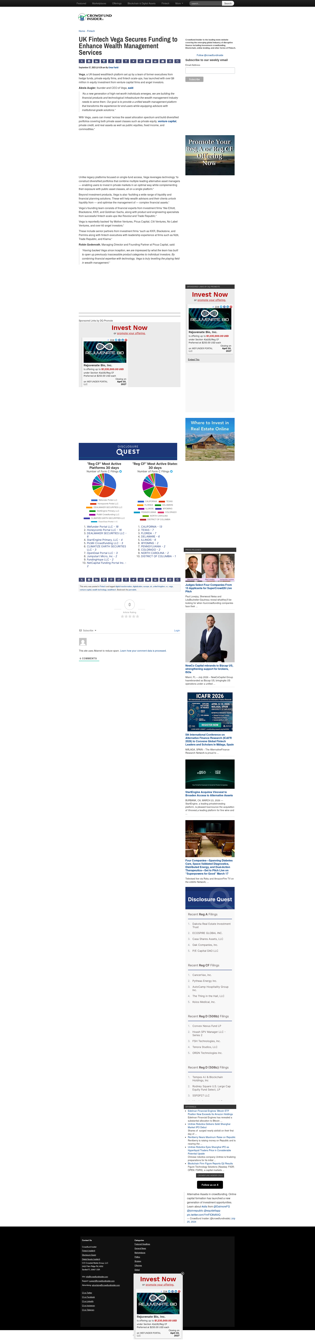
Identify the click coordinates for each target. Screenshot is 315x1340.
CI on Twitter (87, 1292)
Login (177, 630)
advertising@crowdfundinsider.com (106, 1285)
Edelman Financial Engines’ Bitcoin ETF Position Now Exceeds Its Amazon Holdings (210, 1112)
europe (146, 586)
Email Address (192, 65)
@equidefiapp (212, 1210)
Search (228, 3)
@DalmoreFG (222, 1206)
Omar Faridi (113, 67)
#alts (204, 1206)
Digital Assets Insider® (91, 1259)
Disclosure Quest (89, 1254)
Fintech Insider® (88, 1250)
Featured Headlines (142, 1244)
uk (151, 586)
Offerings (117, 3)
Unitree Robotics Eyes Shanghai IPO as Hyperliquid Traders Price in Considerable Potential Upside (209, 1150)
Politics (137, 1256)
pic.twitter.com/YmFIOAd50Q (203, 1214)
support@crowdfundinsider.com (102, 1280)
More (178, 3)
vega (171, 586)
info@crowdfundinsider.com (97, 1276)
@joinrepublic (195, 1210)
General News (140, 1248)
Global (137, 1269)
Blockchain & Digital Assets (142, 3)
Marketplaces (99, 3)
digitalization (137, 586)
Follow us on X (210, 1184)
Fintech (165, 3)
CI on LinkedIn (88, 1301)
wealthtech (111, 589)
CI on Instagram (88, 1305)
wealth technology (99, 589)
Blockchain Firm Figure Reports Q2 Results (210, 1163)
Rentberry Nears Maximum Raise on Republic (211, 1137)
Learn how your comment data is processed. (143, 650)
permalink (132, 589)
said (130, 88)
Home (82, 31)
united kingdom (159, 586)
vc (167, 586)
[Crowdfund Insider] (96, 23)
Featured (81, 3)
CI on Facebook (88, 1297)
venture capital (167, 121)
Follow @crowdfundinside (210, 55)
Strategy (138, 1261)
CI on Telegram (88, 1309)
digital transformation (124, 586)
